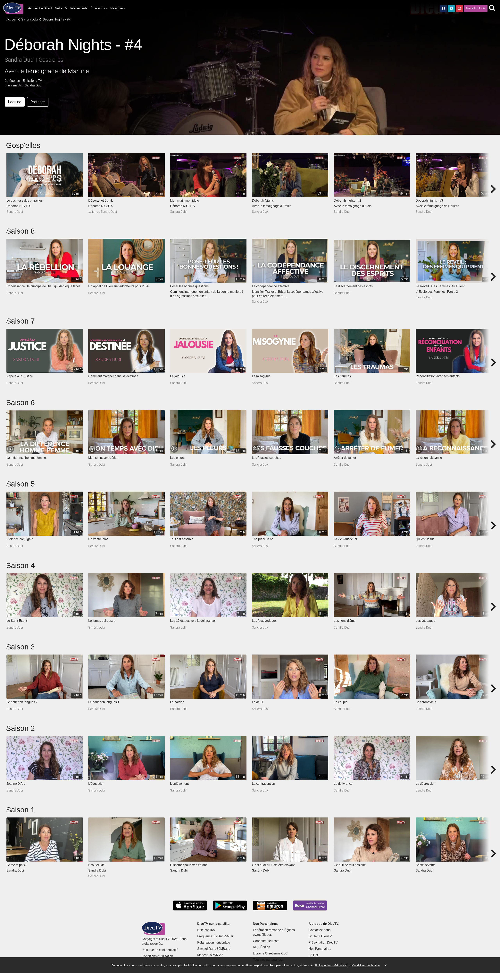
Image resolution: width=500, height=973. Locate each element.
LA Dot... (314, 955)
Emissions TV (32, 80)
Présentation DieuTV (323, 942)
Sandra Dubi (33, 85)
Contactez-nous (319, 930)
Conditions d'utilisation (157, 956)
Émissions (97, 8)
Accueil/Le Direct (40, 8)
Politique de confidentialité (160, 950)
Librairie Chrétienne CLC (270, 953)
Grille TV (61, 8)
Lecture (14, 102)
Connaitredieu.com (266, 941)
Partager (37, 102)
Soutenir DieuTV (320, 936)
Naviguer (116, 8)
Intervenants (78, 8)
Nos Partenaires (320, 948)
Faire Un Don (475, 8)
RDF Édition (261, 947)
